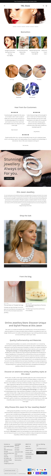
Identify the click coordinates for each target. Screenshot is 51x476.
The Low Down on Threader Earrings (13, 308)
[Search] (43, 5)
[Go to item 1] (21, 242)
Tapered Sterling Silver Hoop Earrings (34, 54)
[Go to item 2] (25, 262)
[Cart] (46, 5)
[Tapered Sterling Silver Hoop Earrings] (35, 45)
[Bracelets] (39, 74)
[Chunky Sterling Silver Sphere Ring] (22, 45)
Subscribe (42, 455)
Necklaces (18, 100)
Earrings (12, 82)
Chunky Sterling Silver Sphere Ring (22, 54)
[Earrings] (12, 74)
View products (25, 268)
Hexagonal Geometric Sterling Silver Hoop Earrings (10, 55)
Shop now (42, 24)
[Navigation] (4, 5)
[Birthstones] (32, 92)
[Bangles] (25, 74)
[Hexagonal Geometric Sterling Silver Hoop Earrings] (10, 45)
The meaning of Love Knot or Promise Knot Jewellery (36, 308)
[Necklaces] (18, 92)
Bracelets (39, 82)
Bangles (25, 82)
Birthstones (32, 100)
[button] (5, 49)
